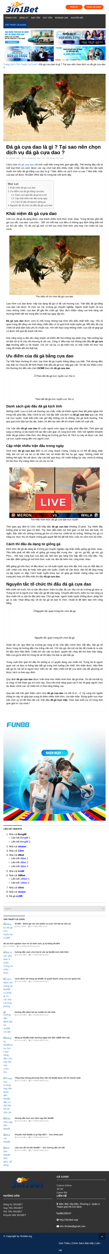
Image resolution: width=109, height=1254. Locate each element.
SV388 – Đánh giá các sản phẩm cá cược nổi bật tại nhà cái (43, 924)
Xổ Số (60, 1189)
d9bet (23, 858)
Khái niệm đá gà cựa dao (22, 187)
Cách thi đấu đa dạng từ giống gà (30, 202)
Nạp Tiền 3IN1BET (13, 1208)
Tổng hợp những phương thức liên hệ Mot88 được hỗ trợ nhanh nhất (48, 1078)
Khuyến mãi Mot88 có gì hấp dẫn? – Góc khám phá (39, 1134)
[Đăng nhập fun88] (80, 54)
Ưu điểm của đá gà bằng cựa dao (27, 191)
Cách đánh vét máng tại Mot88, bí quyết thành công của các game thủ (48, 979)
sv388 (19, 896)
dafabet (22, 846)
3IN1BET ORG (14, 158)
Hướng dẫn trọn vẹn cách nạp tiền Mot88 (34, 1118)
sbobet (22, 892)
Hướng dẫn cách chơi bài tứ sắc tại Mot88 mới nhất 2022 (42, 952)
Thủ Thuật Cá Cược (15, 25)
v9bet (21, 887)
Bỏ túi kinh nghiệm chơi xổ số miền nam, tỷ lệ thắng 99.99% (31, 943)
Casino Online (64, 1185)
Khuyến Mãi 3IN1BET (14, 1215)
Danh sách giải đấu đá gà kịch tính (31, 195)
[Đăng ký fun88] (54, 770)
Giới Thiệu (64, 1243)
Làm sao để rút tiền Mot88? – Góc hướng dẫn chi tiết (40, 1147)
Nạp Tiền (35, 18)
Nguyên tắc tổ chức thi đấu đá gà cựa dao (31, 205)
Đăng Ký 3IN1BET (13, 1204)
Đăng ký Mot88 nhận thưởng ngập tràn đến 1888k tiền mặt (42, 1037)
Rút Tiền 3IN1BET (12, 1211)
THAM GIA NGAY (93, 7)
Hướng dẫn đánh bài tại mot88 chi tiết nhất (35, 1012)
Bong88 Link (61, 18)
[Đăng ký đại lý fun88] (28, 37)
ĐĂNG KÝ (74, 7)
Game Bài (62, 1192)
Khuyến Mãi (77, 18)
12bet (21, 850)
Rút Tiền (47, 18)
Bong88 (24, 837)
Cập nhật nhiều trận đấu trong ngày (31, 198)
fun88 (21, 871)
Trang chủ (11, 18)
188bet (23, 878)
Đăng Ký (23, 18)
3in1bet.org (26, 1236)
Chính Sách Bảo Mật (83, 1243)
